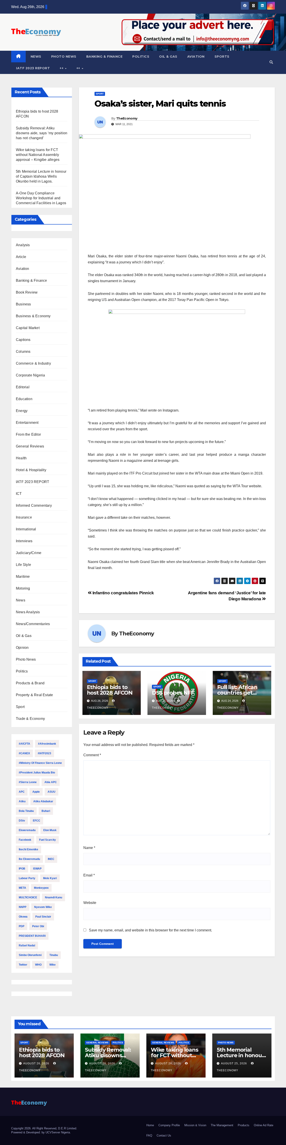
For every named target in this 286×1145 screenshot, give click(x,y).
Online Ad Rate (263, 1125)
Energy (21, 411)
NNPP (22, 907)
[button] (271, 62)
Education (24, 399)
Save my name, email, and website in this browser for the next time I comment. (150, 930)
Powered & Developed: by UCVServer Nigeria (40, 1132)
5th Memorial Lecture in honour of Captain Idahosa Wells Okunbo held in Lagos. (41, 176)
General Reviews (30, 446)
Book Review (27, 292)
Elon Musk (50, 830)
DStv (22, 820)
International (26, 529)
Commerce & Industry (33, 363)
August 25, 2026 (234, 1063)
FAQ (149, 1135)
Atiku (22, 801)
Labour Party (27, 878)
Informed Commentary (34, 505)
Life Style (23, 565)
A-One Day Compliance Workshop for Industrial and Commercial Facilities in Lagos (41, 198)
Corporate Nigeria (30, 375)
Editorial (22, 387)
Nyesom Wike (43, 907)
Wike (52, 964)
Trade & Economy (30, 719)
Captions (23, 340)
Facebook (25, 839)
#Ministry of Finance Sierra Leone (40, 763)
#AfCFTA (24, 743)
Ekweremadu (27, 830)
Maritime (23, 576)
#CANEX (24, 753)
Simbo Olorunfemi (30, 955)
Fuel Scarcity (47, 839)
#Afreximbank (47, 743)
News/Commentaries (33, 624)
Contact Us (164, 1135)
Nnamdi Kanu (53, 897)
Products (243, 1125)
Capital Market (28, 328)
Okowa (23, 916)
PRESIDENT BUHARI (32, 935)
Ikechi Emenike (28, 849)
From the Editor (28, 434)
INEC (51, 859)
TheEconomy (126, 118)
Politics (140, 57)
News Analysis (28, 612)
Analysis (23, 245)
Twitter (23, 964)
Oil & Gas (168, 57)
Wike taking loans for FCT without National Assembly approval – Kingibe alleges (37, 155)
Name (89, 848)
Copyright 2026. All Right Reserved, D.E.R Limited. (44, 1128)
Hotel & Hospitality (31, 470)
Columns (23, 351)
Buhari (46, 811)
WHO (38, 964)
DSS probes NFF (173, 692)
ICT (19, 494)
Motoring (23, 588)
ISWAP (37, 868)
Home (150, 1125)
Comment (92, 755)
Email (89, 875)
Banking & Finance (104, 57)
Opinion (22, 647)
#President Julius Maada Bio (37, 772)
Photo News (63, 57)
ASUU (51, 791)
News (36, 57)
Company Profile (169, 1125)
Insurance (24, 517)
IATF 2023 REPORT (33, 68)
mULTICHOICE (28, 897)
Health (21, 458)
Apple (36, 791)
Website (89, 903)
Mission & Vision (195, 1125)
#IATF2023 (44, 753)
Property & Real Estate (34, 695)
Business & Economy (33, 316)
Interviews (24, 541)
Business (23, 304)
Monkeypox (41, 887)
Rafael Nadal (27, 945)
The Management (222, 1125)
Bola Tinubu (26, 811)
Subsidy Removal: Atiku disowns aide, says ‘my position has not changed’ (41, 133)
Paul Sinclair (43, 916)
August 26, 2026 (36, 1063)
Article (21, 257)
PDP (21, 926)
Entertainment (27, 422)
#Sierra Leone (28, 782)
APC (22, 791)
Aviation (196, 57)
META (22, 887)
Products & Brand (30, 683)
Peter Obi (38, 926)
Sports (221, 57)
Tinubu (53, 955)
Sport (20, 707)
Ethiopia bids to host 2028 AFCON (109, 690)
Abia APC (50, 782)
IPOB (22, 868)
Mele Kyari (50, 878)
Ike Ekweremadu (29, 859)
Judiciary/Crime (28, 553)
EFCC (36, 820)
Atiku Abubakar (43, 801)
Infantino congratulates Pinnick (122, 592)
